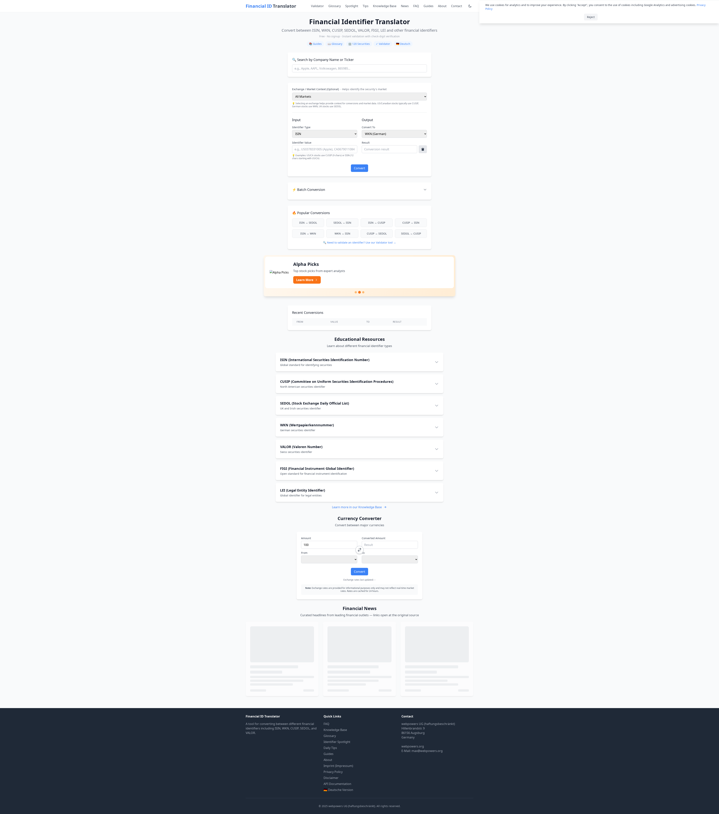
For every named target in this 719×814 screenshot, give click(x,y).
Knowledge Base (384, 6)
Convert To (368, 127)
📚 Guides (315, 44)
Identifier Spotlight (337, 742)
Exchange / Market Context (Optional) (339, 89)
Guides (428, 6)
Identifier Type (301, 127)
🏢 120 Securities (359, 44)
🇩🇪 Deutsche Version (338, 790)
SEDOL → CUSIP (411, 233)
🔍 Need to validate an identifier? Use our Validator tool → (359, 242)
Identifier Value (301, 142)
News (405, 6)
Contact (456, 6)
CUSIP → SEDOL (377, 233)
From (304, 553)
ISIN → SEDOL (308, 222)
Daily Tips (330, 748)
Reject (591, 17)
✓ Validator (383, 44)
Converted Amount (373, 538)
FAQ (416, 6)
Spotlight (351, 6)
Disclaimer (331, 778)
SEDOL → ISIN (342, 222)
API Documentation (337, 784)
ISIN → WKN (308, 233)
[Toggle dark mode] (470, 6)
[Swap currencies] (359, 550)
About (442, 6)
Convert (359, 168)
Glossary (334, 6)
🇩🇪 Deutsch (403, 44)
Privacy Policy (333, 772)
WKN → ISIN (342, 233)
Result (366, 142)
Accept (607, 17)
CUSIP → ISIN (410, 222)
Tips (365, 6)
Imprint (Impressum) (338, 766)
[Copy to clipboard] (423, 149)
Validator (317, 6)
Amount (306, 538)
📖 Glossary (335, 44)
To (363, 553)
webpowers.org (412, 746)
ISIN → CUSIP (376, 222)
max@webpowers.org (427, 751)
